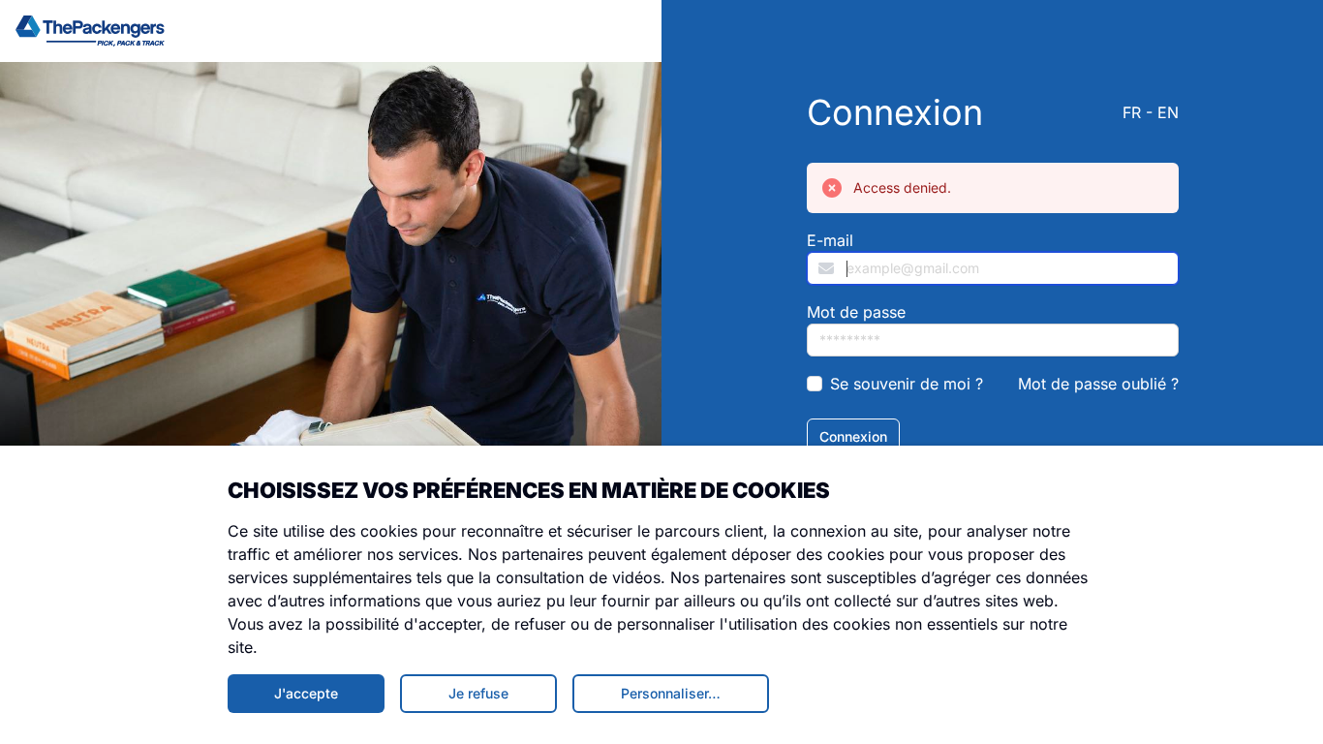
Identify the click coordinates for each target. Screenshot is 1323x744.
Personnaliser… (671, 693)
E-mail (830, 240)
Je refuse (478, 693)
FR (1132, 112)
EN (1168, 112)
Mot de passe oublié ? (1098, 383)
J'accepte (306, 693)
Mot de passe (856, 312)
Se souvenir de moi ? (906, 383)
